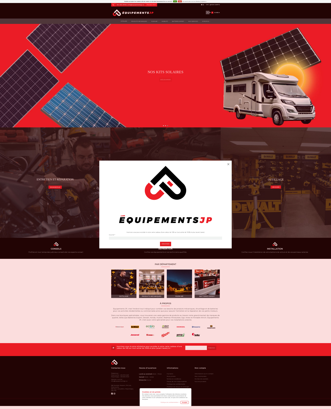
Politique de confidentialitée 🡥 (170, 402)
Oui (175, 1)
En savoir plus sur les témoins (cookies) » (195, 1)
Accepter (184, 402)
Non (180, 1)
